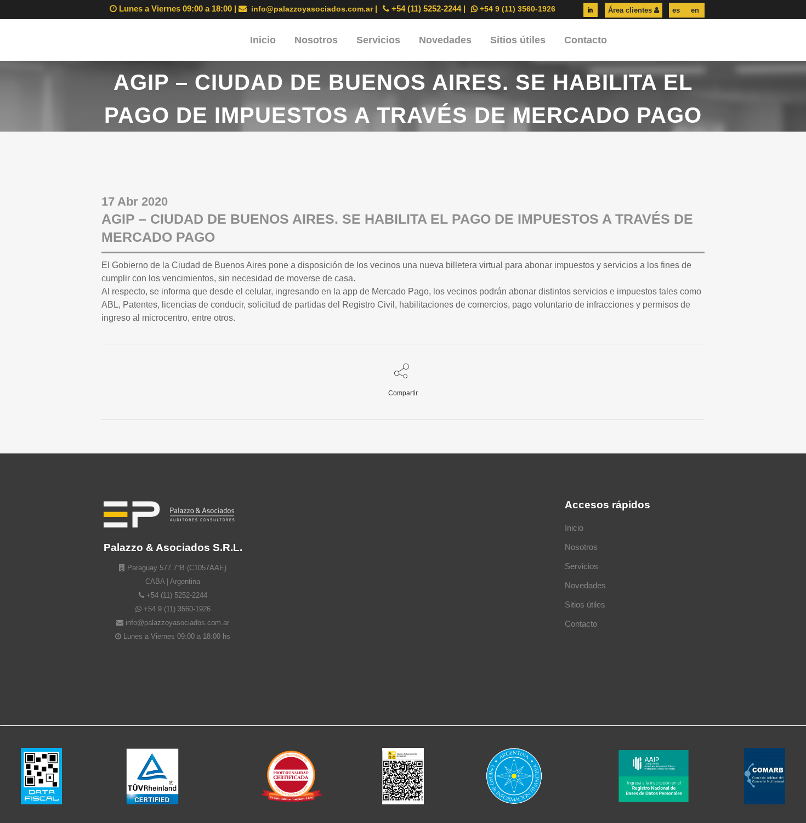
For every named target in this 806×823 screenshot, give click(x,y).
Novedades (585, 585)
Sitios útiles (585, 604)
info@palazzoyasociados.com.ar (311, 8)
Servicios (581, 566)
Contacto (581, 623)
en (694, 10)
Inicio (574, 527)
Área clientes (631, 10)
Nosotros (581, 547)
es (676, 10)
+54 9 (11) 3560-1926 (516, 8)
